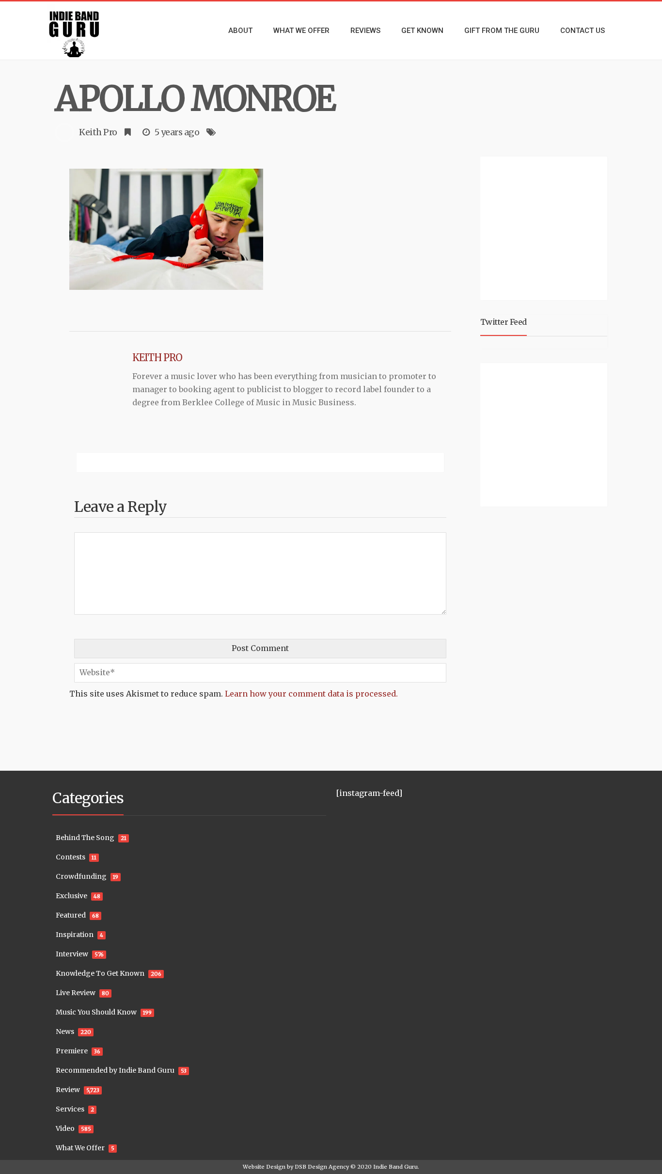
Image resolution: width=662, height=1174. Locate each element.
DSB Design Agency (322, 1166)
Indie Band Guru (395, 1166)
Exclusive (71, 895)
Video (65, 1128)
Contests (70, 857)
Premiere (72, 1051)
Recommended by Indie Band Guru (115, 1070)
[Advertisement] (545, 226)
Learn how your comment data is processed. (311, 693)
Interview (72, 954)
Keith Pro (98, 132)
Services (70, 1109)
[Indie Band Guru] (88, 30)
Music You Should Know (96, 1012)
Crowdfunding (81, 876)
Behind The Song (85, 837)
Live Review (75, 992)
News (65, 1031)
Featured (71, 915)
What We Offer (80, 1147)
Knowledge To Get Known (100, 973)
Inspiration (75, 934)
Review (68, 1089)
